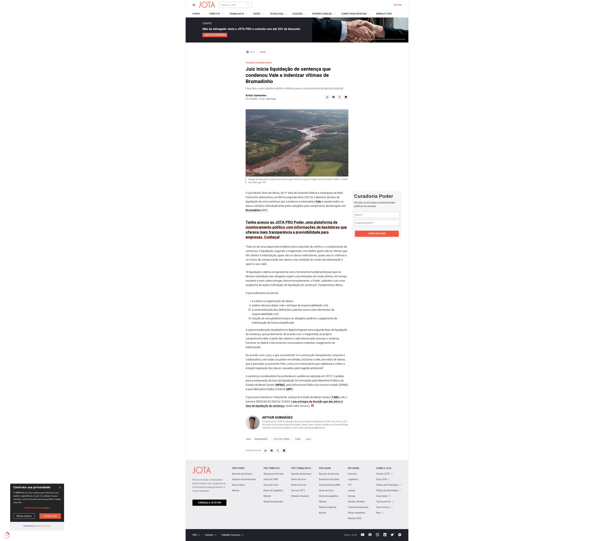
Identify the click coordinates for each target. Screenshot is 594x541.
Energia (351, 496)
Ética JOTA (381, 479)
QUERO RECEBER (376, 233)
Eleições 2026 (354, 518)
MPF (289, 389)
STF (350, 485)
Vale (318, 201)
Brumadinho (253, 210)
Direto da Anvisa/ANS (329, 485)
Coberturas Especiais (358, 507)
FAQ (194, 534)
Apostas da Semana (242, 474)
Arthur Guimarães (256, 95)
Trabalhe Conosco (230, 534)
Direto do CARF (271, 479)
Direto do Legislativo (273, 490)
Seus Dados (382, 496)
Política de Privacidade (387, 485)
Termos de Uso (383, 501)
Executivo (352, 474)
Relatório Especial (300, 496)
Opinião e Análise (356, 501)
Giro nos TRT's (298, 490)
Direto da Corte (271, 485)
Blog (378, 512)
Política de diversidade (387, 490)
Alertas (235, 490)
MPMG (280, 384)
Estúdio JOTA (383, 474)
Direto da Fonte (298, 485)
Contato (209, 534)
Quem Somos (383, 507)
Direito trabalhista (356, 512)
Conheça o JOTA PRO (209, 502)
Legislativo (353, 479)
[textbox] (233, 5)
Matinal (267, 496)
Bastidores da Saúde (329, 479)
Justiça (351, 490)
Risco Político (238, 485)
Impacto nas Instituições (244, 479)
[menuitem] (198, 13)
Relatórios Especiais (273, 501)
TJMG (335, 397)
